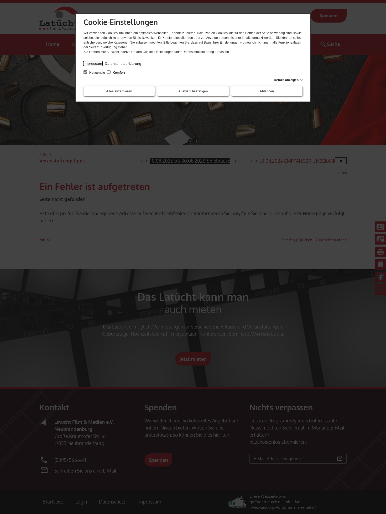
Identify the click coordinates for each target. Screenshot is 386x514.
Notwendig (97, 73)
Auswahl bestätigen (193, 91)
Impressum (93, 63)
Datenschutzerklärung (123, 63)
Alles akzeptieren (119, 91)
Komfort (118, 73)
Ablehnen (267, 91)
